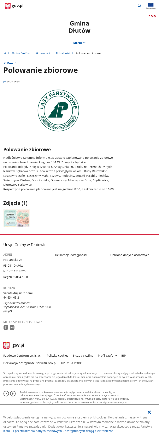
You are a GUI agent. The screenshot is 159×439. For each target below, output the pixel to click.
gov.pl (18, 345)
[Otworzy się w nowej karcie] (5, 327)
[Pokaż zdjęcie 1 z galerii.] (16, 218)
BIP (123, 355)
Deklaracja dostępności (71, 255)
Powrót (12, 63)
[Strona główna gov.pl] (4, 53)
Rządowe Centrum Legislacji (22, 355)
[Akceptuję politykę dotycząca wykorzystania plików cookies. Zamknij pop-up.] (149, 412)
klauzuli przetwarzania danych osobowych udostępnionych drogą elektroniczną (58, 431)
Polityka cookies (57, 355)
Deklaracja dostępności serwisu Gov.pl (30, 363)
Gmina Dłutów (21, 53)
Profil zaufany (107, 355)
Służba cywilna (83, 355)
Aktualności (42, 53)
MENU (77, 43)
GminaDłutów (79, 26)
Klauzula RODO (71, 363)
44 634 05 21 (12, 297)
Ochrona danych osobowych (129, 255)
